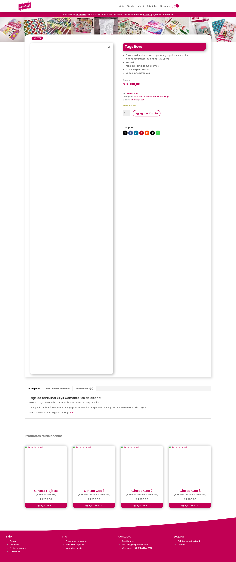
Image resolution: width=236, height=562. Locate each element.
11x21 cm (138, 96)
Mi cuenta (165, 6)
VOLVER (37, 38)
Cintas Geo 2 (142, 491)
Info (139, 6)
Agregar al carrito (46, 505)
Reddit (147, 133)
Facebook (130, 133)
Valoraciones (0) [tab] (84, 388)
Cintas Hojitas (46, 491)
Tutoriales (152, 6)
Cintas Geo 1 (94, 491)
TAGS (141, 100)
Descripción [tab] (34, 388)
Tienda (130, 6)
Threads (152, 133)
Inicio (121, 6)
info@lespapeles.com (137, 544)
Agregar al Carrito (146, 113)
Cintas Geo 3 (190, 491)
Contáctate (128, 541)
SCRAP (135, 100)
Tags (166, 96)
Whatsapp (158, 133)
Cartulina (147, 96)
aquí (72, 412)
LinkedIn (136, 133)
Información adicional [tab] (58, 388)
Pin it (141, 133)
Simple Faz (158, 96)
